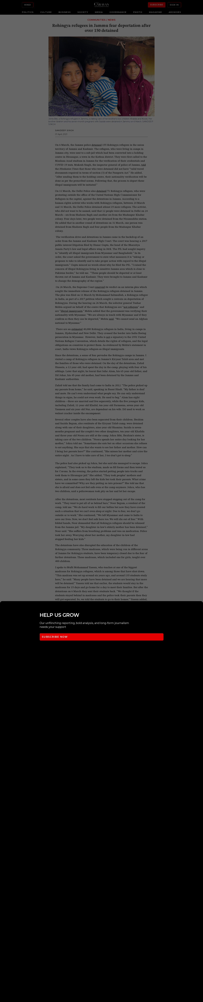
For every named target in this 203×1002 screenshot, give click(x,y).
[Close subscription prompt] (200, 607)
